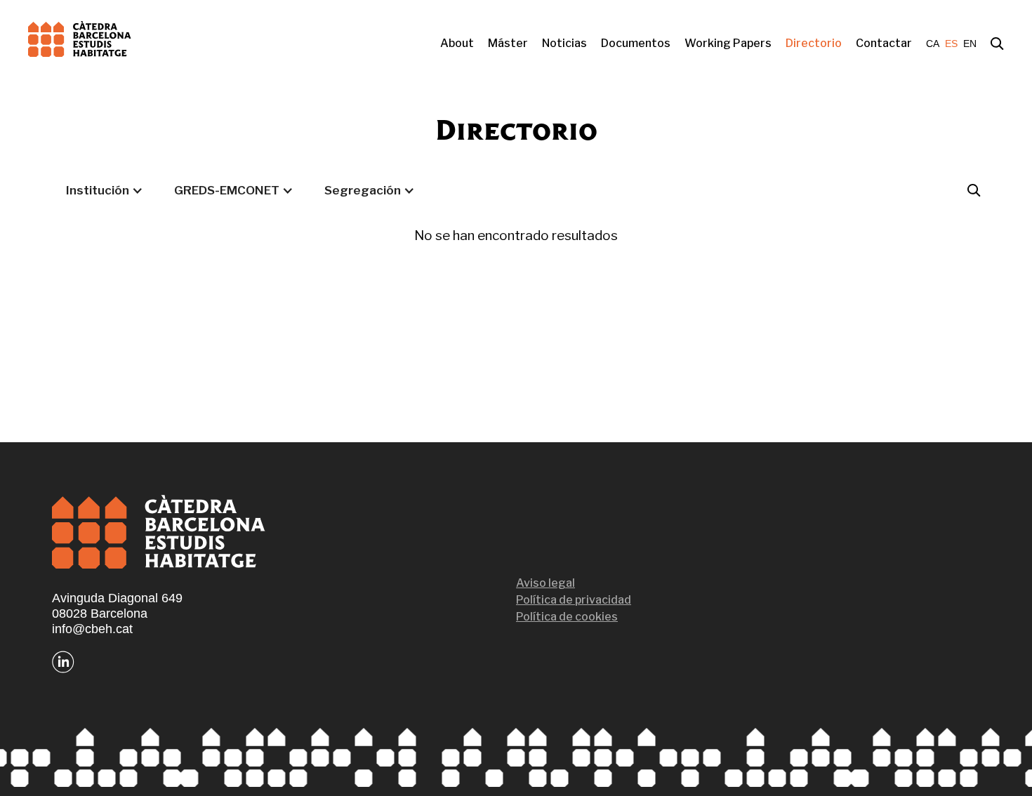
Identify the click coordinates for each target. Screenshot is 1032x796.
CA (932, 43)
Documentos (635, 43)
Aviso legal (545, 583)
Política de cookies (567, 616)
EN (970, 43)
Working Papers (728, 43)
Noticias (564, 43)
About (457, 43)
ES (951, 43)
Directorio (814, 43)
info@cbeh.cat (92, 629)
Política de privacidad (573, 599)
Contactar (884, 43)
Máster (508, 43)
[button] (104, 190)
